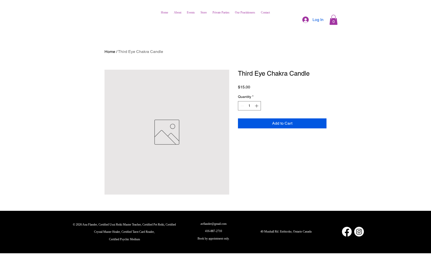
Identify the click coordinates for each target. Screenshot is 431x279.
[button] (333, 20)
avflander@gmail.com (213, 224)
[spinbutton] (249, 105)
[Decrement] (242, 105)
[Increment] (257, 105)
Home (110, 51)
